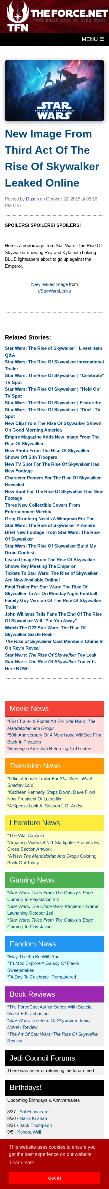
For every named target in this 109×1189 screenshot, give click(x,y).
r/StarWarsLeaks (54, 290)
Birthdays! (26, 1087)
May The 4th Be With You (34, 956)
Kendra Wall (29, 1131)
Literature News (35, 823)
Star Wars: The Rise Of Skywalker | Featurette (53, 402)
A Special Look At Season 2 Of (46, 805)
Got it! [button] (54, 1178)
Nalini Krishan (33, 1118)
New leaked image (49, 284)
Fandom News (33, 944)
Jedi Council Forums (42, 1058)
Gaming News (32, 880)
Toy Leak (50, 654)
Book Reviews (32, 994)
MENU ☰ (93, 39)
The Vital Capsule (26, 835)
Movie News (29, 708)
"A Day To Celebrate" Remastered (42, 976)
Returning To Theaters (51, 748)
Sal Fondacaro (34, 1111)
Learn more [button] (22, 1162)
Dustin (32, 198)
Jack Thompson (36, 1125)
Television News (35, 766)
